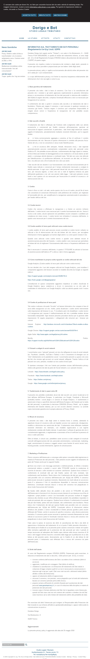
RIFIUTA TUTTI (44, 15)
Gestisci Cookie (61, 656)
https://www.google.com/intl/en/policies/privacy (50, 383)
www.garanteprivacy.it (46, 585)
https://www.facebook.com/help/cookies (49, 375)
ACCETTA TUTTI (29, 15)
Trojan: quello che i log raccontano (13, 76)
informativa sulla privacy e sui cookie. (42, 7)
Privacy (75, 656)
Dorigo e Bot (45, 28)
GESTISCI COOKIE (60, 15)
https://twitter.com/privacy (42, 379)
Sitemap (69, 656)
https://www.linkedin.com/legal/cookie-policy (50, 372)
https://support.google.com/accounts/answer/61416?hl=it (58, 330)
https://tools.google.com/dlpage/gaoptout (41, 280)
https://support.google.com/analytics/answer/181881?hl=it (47, 276)
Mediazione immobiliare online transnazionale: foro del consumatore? (12, 68)
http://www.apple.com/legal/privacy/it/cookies (52, 334)
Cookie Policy (82, 656)
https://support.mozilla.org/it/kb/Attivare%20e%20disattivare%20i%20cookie (53, 340)
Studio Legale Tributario (45, 31)
